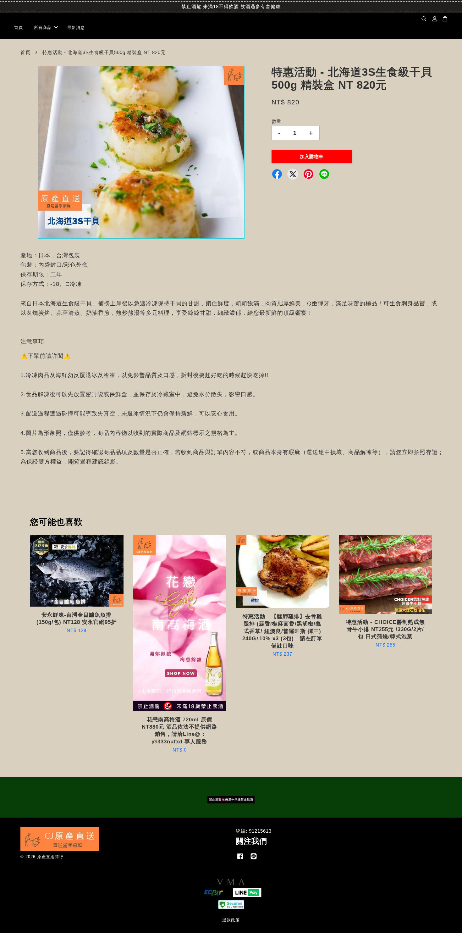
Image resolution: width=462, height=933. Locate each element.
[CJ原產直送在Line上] (253, 859)
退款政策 (231, 920)
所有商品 (43, 27)
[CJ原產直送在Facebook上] (240, 859)
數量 (277, 121)
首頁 (18, 27)
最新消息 (76, 27)
